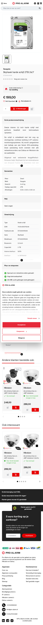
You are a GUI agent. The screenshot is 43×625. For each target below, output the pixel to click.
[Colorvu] (6, 383)
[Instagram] (12, 620)
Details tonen (32, 318)
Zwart (22, 178)
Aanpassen (20, 331)
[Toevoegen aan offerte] (32, 109)
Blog (3, 579)
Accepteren (22, 325)
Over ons (5, 570)
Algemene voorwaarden (9, 573)
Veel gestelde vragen (32, 581)
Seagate (23, 181)
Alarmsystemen (7, 589)
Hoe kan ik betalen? (32, 570)
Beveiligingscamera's (9, 592)
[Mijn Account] (35, 3)
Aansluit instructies (32, 579)
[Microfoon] (3, 368)
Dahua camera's (7, 600)
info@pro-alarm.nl (12, 609)
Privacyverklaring (7, 576)
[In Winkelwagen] (16, 407)
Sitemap (4, 581)
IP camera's (6, 595)
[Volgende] (40, 417)
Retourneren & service (33, 576)
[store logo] (21, 553)
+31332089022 (11, 605)
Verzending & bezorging (33, 573)
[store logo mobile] (20, 3)
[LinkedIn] (3, 620)
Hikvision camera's (8, 597)
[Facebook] (7, 620)
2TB (21, 187)
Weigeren (21, 338)
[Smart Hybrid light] (6, 381)
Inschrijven (29, 536)
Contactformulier (12, 614)
